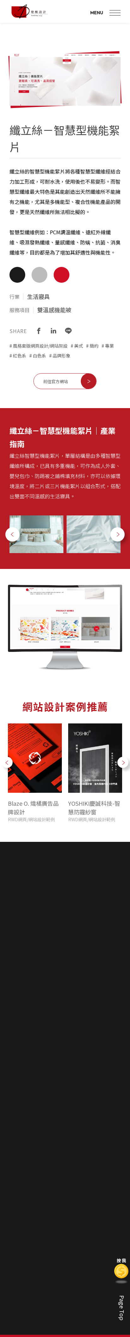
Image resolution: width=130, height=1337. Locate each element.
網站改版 (64, 1232)
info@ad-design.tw (72, 1000)
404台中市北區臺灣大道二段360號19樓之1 (72, 1009)
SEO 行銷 (80, 1164)
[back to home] (29, 11)
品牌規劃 (80, 1145)
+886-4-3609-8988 (72, 990)
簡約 (94, 346)
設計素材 (64, 1213)
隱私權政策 (103, 1203)
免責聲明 (41, 1101)
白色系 (39, 355)
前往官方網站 (55, 381)
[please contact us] (64, 1292)
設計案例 (28, 1181)
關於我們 (44, 1122)
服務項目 (80, 1122)
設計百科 (64, 1181)
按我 (122, 1261)
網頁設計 (80, 1135)
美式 (78, 346)
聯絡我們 (101, 1181)
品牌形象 (61, 355)
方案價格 (43, 1145)
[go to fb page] (87, 963)
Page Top (122, 1308)
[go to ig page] (107, 963)
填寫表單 (100, 1194)
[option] (36, 534)
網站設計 (28, 1194)
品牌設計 (64, 1203)
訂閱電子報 (85, 1101)
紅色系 (19, 355)
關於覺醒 (43, 1135)
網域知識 (64, 1222)
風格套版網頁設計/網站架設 (40, 346)
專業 (109, 346)
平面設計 (80, 1154)
